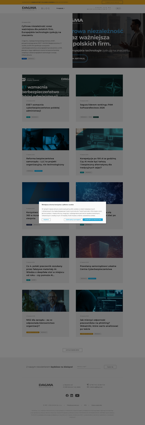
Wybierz (46, 219)
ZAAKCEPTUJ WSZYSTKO (92, 219)
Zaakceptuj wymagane (73, 219)
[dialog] (72, 212)
